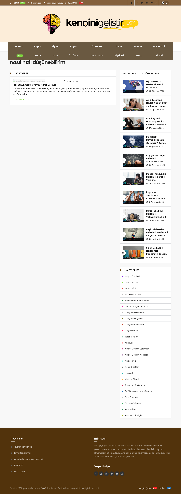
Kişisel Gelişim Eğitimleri (137, 348)
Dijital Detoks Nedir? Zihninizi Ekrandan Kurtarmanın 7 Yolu (157, 86)
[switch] (165, 3)
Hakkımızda (36, 3)
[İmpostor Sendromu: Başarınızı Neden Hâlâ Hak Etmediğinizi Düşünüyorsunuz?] (133, 197)
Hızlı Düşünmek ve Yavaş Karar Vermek (34, 84)
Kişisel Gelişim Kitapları (136, 354)
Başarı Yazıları (37, 51)
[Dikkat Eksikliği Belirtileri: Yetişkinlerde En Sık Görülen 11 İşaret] (133, 215)
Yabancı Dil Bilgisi (159, 51)
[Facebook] (137, 3)
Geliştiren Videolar (134, 324)
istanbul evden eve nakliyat (28, 458)
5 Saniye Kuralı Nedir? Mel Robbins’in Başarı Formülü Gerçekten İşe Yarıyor (157, 254)
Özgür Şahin (46, 488)
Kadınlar (129, 342)
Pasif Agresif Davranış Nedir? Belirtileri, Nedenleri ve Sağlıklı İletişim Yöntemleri (157, 124)
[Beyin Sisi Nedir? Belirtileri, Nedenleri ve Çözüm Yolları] (133, 234)
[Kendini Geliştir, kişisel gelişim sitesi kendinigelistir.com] (90, 24)
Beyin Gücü (130, 288)
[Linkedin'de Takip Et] (106, 473)
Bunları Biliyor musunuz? (137, 300)
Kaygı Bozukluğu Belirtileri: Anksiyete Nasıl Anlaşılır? (155, 160)
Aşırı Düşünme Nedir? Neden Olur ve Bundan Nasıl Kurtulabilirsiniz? (156, 105)
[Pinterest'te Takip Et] (111, 473)
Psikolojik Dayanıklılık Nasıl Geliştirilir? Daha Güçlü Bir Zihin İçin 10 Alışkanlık (156, 143)
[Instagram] (146, 3)
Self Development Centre (138, 391)
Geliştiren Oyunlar (134, 318)
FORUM (19, 3)
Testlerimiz (130, 409)
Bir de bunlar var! (133, 294)
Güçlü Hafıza (131, 330)
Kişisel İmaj (55, 51)
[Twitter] (141, 3)
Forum (18, 51)
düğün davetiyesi (23, 446)
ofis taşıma (20, 471)
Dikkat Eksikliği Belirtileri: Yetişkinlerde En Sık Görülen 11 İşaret (157, 215)
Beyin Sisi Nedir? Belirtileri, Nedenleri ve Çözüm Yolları (157, 232)
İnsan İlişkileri (119, 51)
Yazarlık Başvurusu (55, 3)
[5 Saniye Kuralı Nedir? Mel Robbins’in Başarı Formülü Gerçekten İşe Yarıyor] (133, 252)
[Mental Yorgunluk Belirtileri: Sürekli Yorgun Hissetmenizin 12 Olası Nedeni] (133, 178)
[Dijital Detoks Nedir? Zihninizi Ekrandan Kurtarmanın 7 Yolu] (133, 86)
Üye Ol (154, 3)
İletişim (165, 488)
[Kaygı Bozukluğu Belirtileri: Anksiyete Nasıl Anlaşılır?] (133, 160)
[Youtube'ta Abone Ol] (117, 473)
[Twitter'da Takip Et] (101, 473)
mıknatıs (18, 465)
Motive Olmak (138, 51)
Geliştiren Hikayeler (135, 312)
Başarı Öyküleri (73, 51)
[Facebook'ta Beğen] (96, 473)
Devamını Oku (22, 99)
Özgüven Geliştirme (97, 51)
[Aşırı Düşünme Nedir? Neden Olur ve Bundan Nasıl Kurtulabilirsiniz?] (133, 105)
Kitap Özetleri (132, 366)
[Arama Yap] (130, 3)
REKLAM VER (75, 3)
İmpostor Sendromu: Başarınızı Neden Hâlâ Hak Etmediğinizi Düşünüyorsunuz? (156, 200)
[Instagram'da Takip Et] (122, 473)
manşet (129, 372)
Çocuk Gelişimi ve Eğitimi (137, 306)
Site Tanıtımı (131, 397)
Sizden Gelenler (133, 403)
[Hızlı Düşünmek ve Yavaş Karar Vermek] (36, 81)
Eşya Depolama (22, 452)
